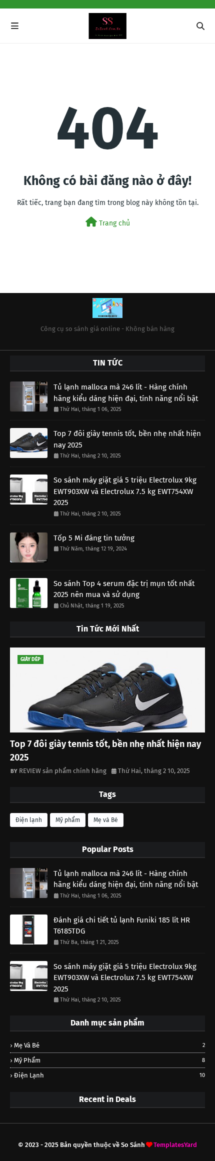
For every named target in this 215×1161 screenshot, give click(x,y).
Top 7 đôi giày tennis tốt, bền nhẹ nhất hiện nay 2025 (127, 439)
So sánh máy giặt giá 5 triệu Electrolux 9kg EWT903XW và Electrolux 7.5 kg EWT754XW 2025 (125, 491)
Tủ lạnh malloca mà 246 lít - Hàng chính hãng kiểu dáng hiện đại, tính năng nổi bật (126, 392)
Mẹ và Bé (106, 820)
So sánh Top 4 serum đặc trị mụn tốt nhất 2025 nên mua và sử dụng (124, 589)
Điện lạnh (29, 820)
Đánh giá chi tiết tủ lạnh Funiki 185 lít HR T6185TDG (122, 926)
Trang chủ (113, 223)
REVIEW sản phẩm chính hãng (62, 770)
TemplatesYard (175, 1144)
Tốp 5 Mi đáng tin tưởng (94, 538)
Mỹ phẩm (68, 820)
